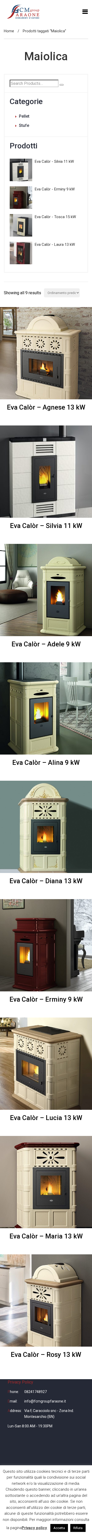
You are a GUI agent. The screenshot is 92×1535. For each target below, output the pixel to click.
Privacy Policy (20, 1382)
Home (9, 31)
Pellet (24, 116)
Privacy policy (34, 1528)
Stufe (24, 125)
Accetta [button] (59, 1528)
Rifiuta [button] (78, 1528)
